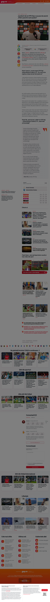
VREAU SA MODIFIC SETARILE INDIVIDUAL (45, 594)
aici (7, 596)
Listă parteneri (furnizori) (26, 594)
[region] (25, 593)
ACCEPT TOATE (44, 590)
